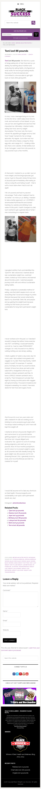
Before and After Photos (20, 557)
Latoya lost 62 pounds (17, 520)
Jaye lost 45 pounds (16, 515)
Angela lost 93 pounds (20, 773)
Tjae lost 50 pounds (16, 510)
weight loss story (17, 570)
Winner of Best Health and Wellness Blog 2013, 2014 (20, 755)
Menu (22, 4)
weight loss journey (14, 568)
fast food (26, 563)
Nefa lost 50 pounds (16, 523)
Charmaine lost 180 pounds (20, 770)
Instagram (32, 557)
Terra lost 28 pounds (17, 525)
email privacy (24, 38)
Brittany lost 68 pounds (18, 518)
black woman (21, 561)
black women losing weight (14, 563)
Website (6, 630)
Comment (7, 590)
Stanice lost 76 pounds (17, 513)
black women (31, 561)
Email (5, 620)
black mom (13, 561)
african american (18, 559)
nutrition (15, 566)
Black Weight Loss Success (20, 12)
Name (5, 611)
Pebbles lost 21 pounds (20, 767)
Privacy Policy (20, 727)
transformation (24, 566)
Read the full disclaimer (20, 726)
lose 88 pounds (27, 564)
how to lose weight (16, 564)
